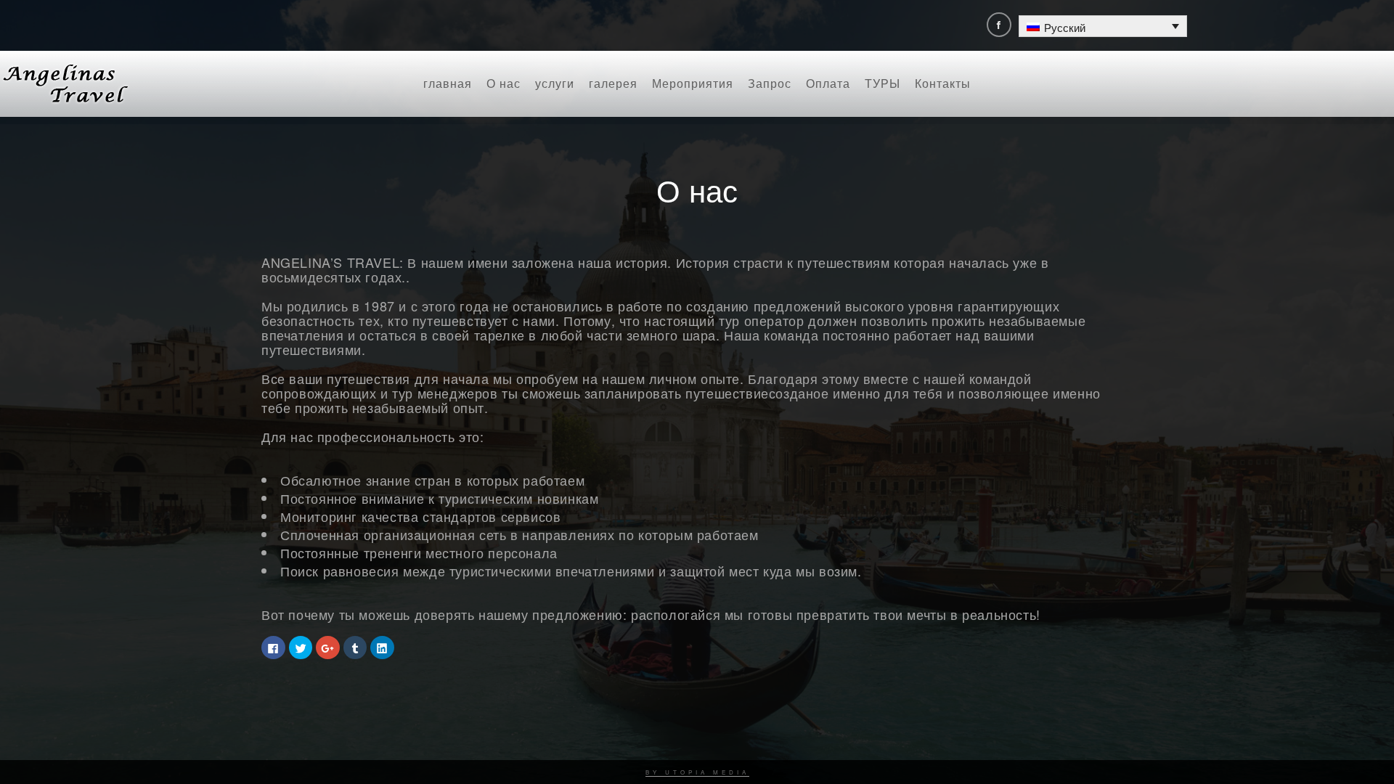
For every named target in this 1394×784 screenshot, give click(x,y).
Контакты (943, 83)
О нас (503, 83)
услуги (554, 83)
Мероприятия (692, 83)
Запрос (769, 83)
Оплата (828, 83)
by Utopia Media (697, 772)
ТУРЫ (882, 83)
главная (447, 83)
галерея (613, 83)
